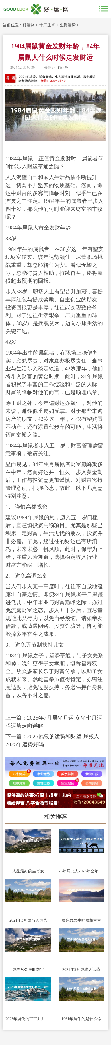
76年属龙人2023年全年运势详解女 (81, 871)
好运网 (29, 25)
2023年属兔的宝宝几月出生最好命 (28, 1019)
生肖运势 (68, 25)
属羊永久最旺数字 (28, 969)
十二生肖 (47, 25)
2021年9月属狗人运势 (81, 969)
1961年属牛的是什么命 (81, 1019)
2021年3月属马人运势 (28, 920)
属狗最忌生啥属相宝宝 (81, 920)
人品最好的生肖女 (28, 871)
